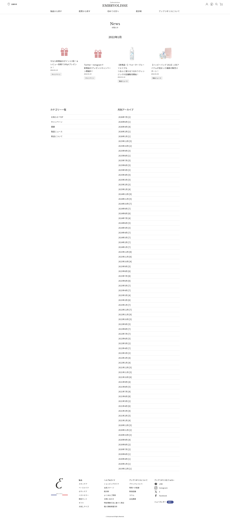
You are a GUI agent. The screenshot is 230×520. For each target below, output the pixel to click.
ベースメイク (84, 487)
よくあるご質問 (110, 495)
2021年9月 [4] (124, 381)
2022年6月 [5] (124, 338)
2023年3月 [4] (124, 295)
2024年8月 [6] (124, 213)
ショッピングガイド (111, 484)
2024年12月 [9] (125, 194)
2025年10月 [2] (125, 145)
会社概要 (132, 499)
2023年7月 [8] (124, 276)
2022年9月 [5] (124, 324)
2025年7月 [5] (124, 160)
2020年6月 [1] (124, 454)
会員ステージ (109, 487)
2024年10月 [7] (125, 203)
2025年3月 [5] (124, 179)
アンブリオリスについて (169, 11)
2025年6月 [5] (124, 165)
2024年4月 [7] (124, 232)
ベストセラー (84, 495)
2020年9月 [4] (124, 439)
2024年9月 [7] (124, 208)
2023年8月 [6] (124, 271)
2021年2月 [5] (124, 415)
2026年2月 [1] (124, 131)
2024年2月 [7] (124, 242)
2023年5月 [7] (124, 285)
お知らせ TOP (57, 117)
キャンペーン (56, 121)
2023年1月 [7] (124, 304)
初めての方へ (113, 11)
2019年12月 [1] (125, 468)
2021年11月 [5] (125, 372)
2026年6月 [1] (124, 121)
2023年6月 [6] (124, 280)
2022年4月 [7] (124, 348)
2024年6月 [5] (124, 223)
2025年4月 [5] (124, 174)
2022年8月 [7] (124, 328)
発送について (57, 136)
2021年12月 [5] (125, 367)
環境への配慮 (134, 487)
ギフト (81, 503)
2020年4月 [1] (124, 458)
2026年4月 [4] (124, 126)
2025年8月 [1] (124, 155)
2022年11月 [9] (125, 314)
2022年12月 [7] (125, 309)
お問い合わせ (109, 499)
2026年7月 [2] (124, 117)
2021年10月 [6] (125, 377)
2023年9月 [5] (124, 266)
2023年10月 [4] (125, 261)
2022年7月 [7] (124, 333)
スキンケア (83, 484)
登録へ (170, 502)
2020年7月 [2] (124, 449)
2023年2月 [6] (124, 300)
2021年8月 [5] (124, 386)
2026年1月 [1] (124, 136)
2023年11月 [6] (125, 256)
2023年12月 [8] (125, 251)
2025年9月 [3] (124, 150)
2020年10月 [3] (125, 434)
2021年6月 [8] (124, 396)
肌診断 (139, 11)
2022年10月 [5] (125, 319)
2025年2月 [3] (124, 184)
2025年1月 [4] (124, 189)
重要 (53, 126)
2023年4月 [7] (124, 290)
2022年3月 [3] (124, 353)
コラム (131, 495)
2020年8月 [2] (124, 444)
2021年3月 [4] (124, 410)
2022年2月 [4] (124, 357)
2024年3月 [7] (124, 237)
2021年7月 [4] (124, 391)
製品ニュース (56, 131)
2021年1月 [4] (124, 420)
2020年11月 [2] (125, 430)
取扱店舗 (132, 491)
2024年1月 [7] (124, 247)
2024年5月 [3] (124, 227)
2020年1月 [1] (124, 463)
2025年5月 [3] (124, 170)
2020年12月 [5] (125, 425)
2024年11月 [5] (125, 198)
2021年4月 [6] (124, 406)
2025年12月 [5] (125, 141)
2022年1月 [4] (124, 362)
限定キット (83, 499)
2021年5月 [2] (124, 401)
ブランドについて (136, 484)
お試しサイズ (84, 506)
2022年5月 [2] (124, 343)
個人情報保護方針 (110, 506)
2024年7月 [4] (124, 218)
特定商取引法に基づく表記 (114, 503)
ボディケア (83, 491)
